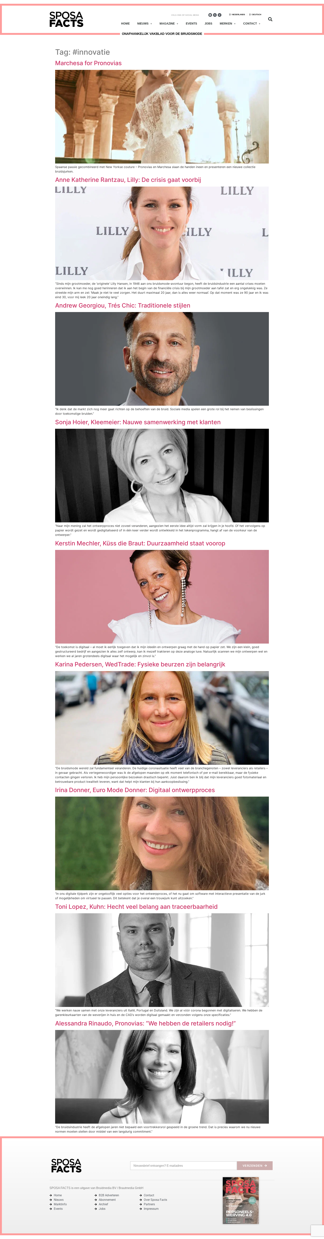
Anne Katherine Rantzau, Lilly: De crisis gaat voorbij (128, 179)
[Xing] (219, 15)
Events (191, 23)
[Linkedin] (210, 15)
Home (125, 23)
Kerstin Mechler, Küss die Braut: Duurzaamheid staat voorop (140, 543)
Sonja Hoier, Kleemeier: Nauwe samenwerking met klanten (138, 422)
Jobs (208, 23)
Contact (250, 23)
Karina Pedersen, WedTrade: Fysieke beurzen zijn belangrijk (140, 664)
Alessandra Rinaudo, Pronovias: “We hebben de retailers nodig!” (145, 1023)
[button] (270, 19)
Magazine (167, 23)
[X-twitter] (215, 15)
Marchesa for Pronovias (88, 63)
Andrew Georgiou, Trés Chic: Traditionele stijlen (122, 305)
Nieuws (142, 23)
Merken (226, 23)
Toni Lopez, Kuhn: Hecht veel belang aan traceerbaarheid (136, 906)
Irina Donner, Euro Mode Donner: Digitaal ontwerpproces (135, 790)
